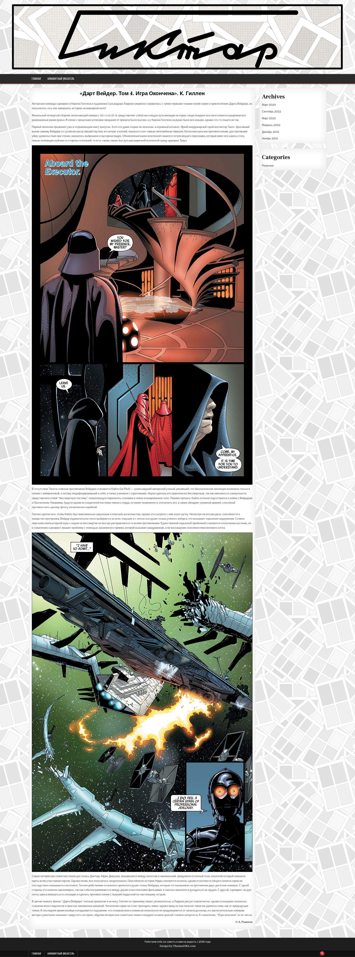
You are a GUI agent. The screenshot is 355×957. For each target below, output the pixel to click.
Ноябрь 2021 (270, 138)
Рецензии (267, 165)
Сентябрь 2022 (271, 111)
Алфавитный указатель (60, 78)
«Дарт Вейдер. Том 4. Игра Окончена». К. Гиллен (142, 93)
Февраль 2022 (271, 125)
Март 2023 (269, 104)
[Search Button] (322, 953)
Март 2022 (269, 118)
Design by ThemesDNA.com (178, 946)
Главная (36, 78)
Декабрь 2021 (270, 131)
